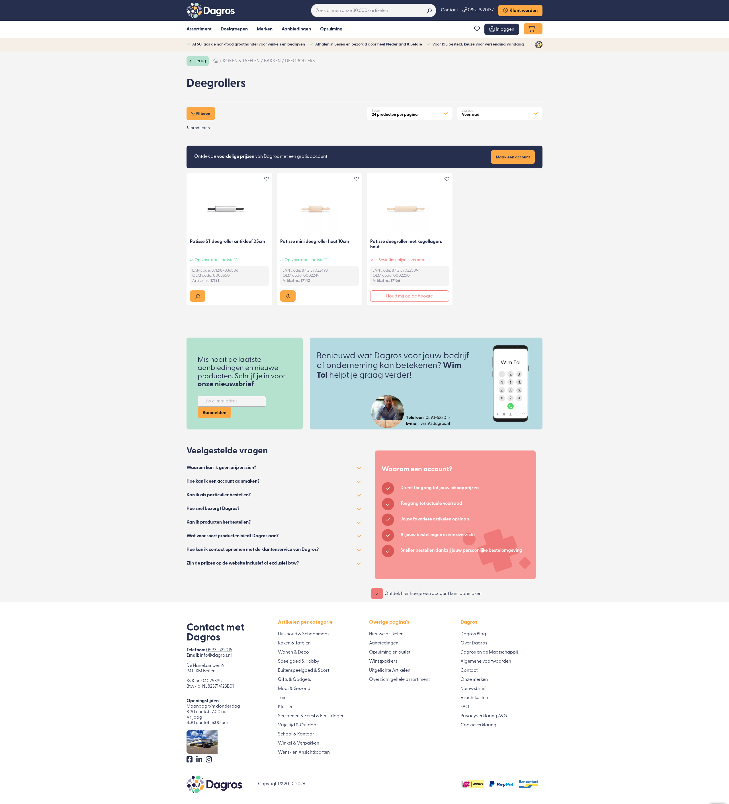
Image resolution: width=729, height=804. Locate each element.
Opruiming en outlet (389, 652)
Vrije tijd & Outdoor (298, 725)
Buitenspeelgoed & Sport (303, 670)
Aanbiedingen (383, 643)
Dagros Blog (473, 634)
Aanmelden (214, 413)
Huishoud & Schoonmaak (304, 634)
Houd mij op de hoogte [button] (409, 296)
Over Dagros (473, 643)
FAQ (464, 707)
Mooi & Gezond (294, 689)
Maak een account (513, 157)
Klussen (286, 707)
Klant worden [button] (523, 11)
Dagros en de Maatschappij (489, 652)
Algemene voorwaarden (485, 661)
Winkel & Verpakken (298, 743)
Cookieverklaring (478, 725)
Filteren (202, 114)
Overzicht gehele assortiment (399, 679)
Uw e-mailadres (220, 401)
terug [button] (200, 61)
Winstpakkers (383, 661)
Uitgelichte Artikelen (389, 670)
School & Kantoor (296, 734)
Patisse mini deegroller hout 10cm (314, 241)
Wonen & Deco (293, 652)
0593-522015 (219, 650)
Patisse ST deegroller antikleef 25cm (227, 241)
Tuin (282, 698)
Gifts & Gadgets (294, 679)
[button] (501, 29)
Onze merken (474, 679)
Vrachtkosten (474, 698)
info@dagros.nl (216, 655)
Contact (449, 10)
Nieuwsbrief (473, 689)
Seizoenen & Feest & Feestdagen (311, 716)
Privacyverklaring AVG (483, 716)
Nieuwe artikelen (386, 634)
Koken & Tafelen (294, 643)
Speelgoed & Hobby (298, 661)
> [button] (377, 594)
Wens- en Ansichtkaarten (304, 752)
